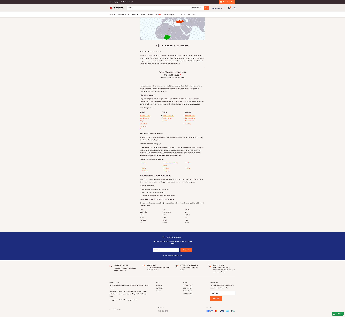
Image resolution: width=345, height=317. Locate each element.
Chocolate (143, 123)
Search (158, 291)
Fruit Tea (165, 121)
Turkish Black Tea (168, 115)
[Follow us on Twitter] (163, 311)
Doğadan (167, 171)
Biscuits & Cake (145, 115)
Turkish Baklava (190, 115)
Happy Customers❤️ (154, 14)
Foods (111, 14)
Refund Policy (187, 288)
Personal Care (122, 14)
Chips (142, 121)
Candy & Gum (144, 118)
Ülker (188, 163)
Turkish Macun (189, 121)
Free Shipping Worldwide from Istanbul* (121, 2)
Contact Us (191, 14)
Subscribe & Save (228, 2)
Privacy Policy (187, 291)
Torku (188, 168)
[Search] (206, 8)
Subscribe (186, 250)
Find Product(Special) (170, 14)
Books (134, 14)
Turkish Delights (190, 118)
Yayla (144, 163)
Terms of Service (188, 293)
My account (216, 8)
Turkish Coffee (167, 118)
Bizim (144, 168)
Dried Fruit (143, 126)
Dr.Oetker (145, 171)
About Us (182, 14)
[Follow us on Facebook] (159, 311)
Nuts (141, 129)
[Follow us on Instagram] (166, 311)
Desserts (188, 123)
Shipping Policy (187, 285)
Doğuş (167, 168)
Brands (143, 14)
